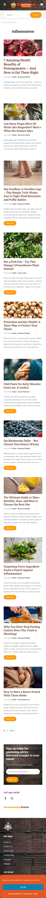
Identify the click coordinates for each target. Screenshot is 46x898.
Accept (23, 887)
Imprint (35, 893)
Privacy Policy (27, 893)
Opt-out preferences (14, 893)
